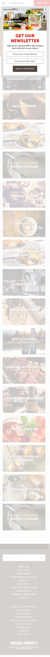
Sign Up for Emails (25, 69)
